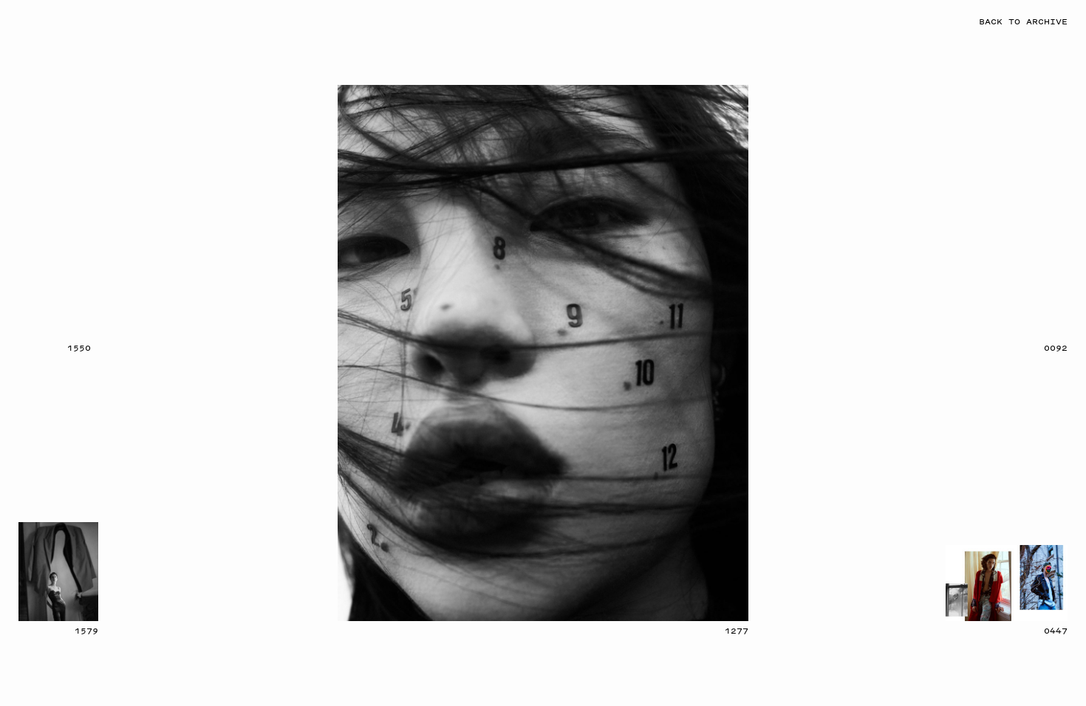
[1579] (58, 571)
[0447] (1007, 583)
